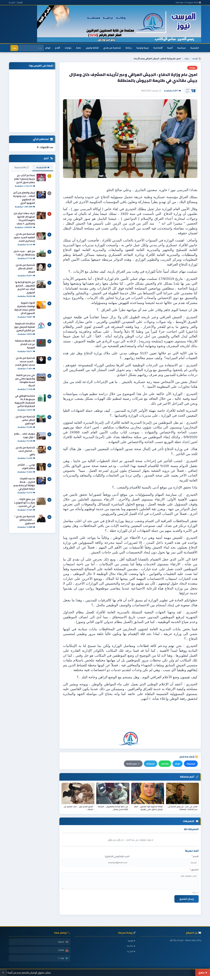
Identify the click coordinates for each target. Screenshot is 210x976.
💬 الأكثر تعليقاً (22, 167)
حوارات (68, 48)
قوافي (47, 48)
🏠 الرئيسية (196, 58)
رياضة (129, 48)
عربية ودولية (142, 48)
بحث (14, 48)
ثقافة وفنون (92, 48)
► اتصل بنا (131, 951)
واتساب (164, 764)
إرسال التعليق (186, 899)
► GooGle (131, 946)
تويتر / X (63, 958)
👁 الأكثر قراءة (42, 167)
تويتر (177, 764)
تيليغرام (151, 764)
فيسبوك (191, 764)
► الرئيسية (132, 941)
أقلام (57, 48)
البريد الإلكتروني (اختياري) (117, 856)
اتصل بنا (12, 2)
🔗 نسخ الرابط (133, 764)
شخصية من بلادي (112, 48)
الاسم (195, 856)
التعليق (194, 869)
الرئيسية (20, 2)
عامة (78, 48)
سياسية (181, 48)
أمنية (170, 48)
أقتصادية (158, 48)
